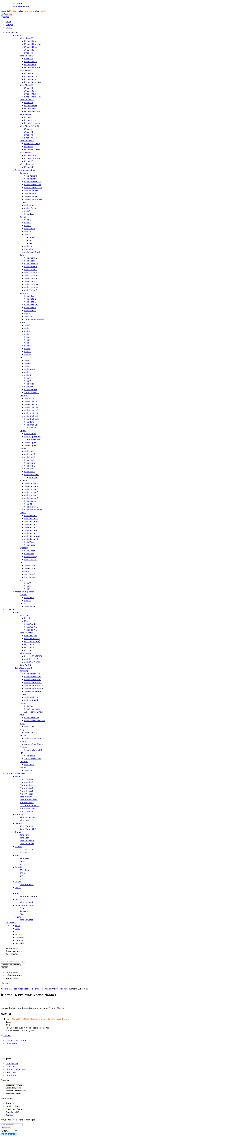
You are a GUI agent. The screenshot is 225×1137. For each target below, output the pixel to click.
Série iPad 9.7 (30, 624)
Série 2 (27, 328)
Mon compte (12, 948)
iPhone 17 (28, 161)
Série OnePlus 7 (31, 410)
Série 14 (28, 234)
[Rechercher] (23, 962)
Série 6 (27, 340)
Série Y (27, 211)
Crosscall (24, 548)
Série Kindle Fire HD (33, 750)
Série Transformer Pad (34, 720)
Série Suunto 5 (26, 849)
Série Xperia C (30, 269)
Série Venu (24, 837)
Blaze (22, 861)
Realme (23, 480)
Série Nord (29, 422)
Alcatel (23, 741)
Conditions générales (15, 1109)
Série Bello (29, 384)
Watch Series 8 (27, 811)
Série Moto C (30, 299)
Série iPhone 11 (26, 114)
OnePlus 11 (33, 427)
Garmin (18, 832)
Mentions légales (13, 1106)
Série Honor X (30, 533)
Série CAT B (29, 565)
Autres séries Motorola (34, 319)
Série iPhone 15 (27, 55)
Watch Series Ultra (28, 808)
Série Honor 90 (31, 539)
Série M (23, 890)
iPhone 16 (28, 53)
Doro (17, 928)
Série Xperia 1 (30, 261)
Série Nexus (29, 369)
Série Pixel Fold (31, 474)
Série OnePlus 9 (31, 416)
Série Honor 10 (30, 527)
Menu (8, 21)
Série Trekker (30, 559)
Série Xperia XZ (31, 287)
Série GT (28, 504)
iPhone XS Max (31, 137)
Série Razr (29, 316)
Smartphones (12, 1063)
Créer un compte (14, 951)
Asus (22, 714)
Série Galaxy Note (32, 181)
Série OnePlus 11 (31, 425)
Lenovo (23, 703)
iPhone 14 (28, 73)
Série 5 (27, 337)
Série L (27, 372)
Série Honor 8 (30, 530)
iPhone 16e (29, 50)
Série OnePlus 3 (31, 401)
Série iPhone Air (27, 164)
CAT (22, 562)
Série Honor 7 (30, 515)
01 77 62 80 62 (17, 3)
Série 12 (27, 222)
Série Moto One (31, 304)
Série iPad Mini (26, 632)
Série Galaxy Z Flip (32, 184)
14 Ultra (32, 237)
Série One (28, 313)
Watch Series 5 (27, 782)
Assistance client (13, 1093)
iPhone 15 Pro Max (32, 67)
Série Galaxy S (30, 176)
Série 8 (27, 345)
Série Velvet (29, 386)
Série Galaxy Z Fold (33, 187)
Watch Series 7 (27, 802)
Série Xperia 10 (31, 263)
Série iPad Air (26, 665)
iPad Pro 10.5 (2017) (33, 656)
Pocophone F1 (30, 249)
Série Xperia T (30, 281)
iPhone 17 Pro (30, 155)
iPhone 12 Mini (30, 105)
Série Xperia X (30, 278)
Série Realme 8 (31, 483)
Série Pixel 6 (29, 466)
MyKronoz (20, 899)
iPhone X (28, 129)
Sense (22, 864)
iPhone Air (29, 167)
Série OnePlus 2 (31, 398)
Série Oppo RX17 (31, 442)
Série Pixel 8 (29, 471)
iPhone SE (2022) (32, 149)
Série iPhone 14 (27, 70)
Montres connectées (15, 1069)
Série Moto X (30, 307)
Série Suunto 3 (26, 852)
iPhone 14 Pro (30, 79)
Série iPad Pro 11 (31, 659)
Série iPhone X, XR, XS (29, 126)
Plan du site (11, 1075)
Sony (22, 255)
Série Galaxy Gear (28, 817)
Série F (27, 360)
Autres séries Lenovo (33, 712)
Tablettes (10, 1066)
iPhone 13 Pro (30, 94)
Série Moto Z (30, 310)
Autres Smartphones (25, 591)
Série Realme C (31, 498)
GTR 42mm (25, 870)
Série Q (27, 375)
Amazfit (19, 867)
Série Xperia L (30, 258)
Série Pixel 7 (29, 468)
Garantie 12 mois (13, 1088)
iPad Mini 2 (29, 647)
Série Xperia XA (31, 284)
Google (23, 448)
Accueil (4, 989)
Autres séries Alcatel (33, 744)
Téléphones (11, 1072)
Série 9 (27, 348)
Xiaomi (23, 217)
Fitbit (17, 855)
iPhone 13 (28, 88)
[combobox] (12, 962)
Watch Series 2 (26, 791)
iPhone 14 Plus (30, 76)
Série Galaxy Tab (32, 673)
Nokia (22, 322)
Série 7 (27, 343)
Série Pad (28, 770)
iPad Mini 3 (29, 644)
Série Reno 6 (34, 439)
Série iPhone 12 (27, 99)
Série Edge (29, 296)
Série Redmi (29, 228)
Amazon (24, 747)
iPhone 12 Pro (30, 108)
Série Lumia (29, 606)
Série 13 (27, 219)
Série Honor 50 (31, 521)
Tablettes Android (23, 668)
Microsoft (24, 603)
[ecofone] (6, 17)
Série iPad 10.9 (30, 630)
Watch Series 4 (27, 785)
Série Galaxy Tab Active (35, 685)
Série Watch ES (27, 884)
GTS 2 (22, 873)
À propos (10, 1103)
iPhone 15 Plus (30, 61)
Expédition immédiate (16, 1085)
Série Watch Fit (27, 826)
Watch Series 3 (26, 788)
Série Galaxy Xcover (33, 199)
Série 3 (27, 331)
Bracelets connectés (25, 905)
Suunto (18, 846)
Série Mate (29, 205)
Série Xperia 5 (30, 266)
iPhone (18, 35)
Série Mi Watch (26, 920)
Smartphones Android (25, 170)
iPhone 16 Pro (30, 41)
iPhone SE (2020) (32, 143)
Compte (9, 24)
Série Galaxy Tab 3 (32, 679)
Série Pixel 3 (29, 457)
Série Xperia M (31, 275)
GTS (21, 876)
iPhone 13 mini (30, 91)
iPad (17, 612)
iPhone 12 (28, 102)
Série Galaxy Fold (32, 190)
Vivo (22, 580)
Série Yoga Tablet (32, 709)
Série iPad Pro (26, 653)
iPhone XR (28, 132)
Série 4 (27, 334)
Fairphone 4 (30, 577)
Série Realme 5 (31, 492)
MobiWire (19, 943)
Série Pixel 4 (29, 460)
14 (30, 240)
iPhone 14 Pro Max (32, 82)
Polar (17, 887)
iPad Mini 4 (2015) (32, 641)
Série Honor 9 (30, 524)
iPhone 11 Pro (30, 120)
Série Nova (29, 214)
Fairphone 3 (29, 574)
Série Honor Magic (32, 536)
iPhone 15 (28, 58)
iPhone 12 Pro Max (32, 111)
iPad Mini (28, 650)
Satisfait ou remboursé (16, 1090)
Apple (18, 776)
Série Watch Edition (29, 799)
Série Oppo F (30, 445)
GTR (22, 878)
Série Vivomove (27, 843)
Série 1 (27, 325)
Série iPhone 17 (27, 152)
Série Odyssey (30, 556)
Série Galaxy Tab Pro (33, 688)
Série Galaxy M (31, 196)
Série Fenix (24, 835)
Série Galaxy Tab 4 (33, 682)
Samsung (24, 173)
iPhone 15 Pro (30, 64)
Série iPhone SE (27, 140)
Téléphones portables (41, 989)
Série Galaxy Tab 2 (32, 676)
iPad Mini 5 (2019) (32, 638)
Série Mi (27, 231)
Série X (27, 351)
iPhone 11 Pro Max (32, 123)
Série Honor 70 (31, 518)
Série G (27, 354)
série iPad (24, 615)
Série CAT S (29, 568)
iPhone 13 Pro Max (32, 96)
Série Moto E (30, 302)
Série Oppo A (30, 433)
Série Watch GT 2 (28, 829)
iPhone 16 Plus (30, 47)
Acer (22, 723)
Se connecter (12, 954)
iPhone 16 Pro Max (32, 44)
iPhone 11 (28, 117)
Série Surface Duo (32, 738)
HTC (22, 753)
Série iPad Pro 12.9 (32, 662)
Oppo (22, 430)
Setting (9, 27)
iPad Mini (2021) (31, 635)
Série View (29, 542)
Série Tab (28, 706)
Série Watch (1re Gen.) (30, 805)
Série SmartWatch (28, 896)
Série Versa (25, 858)
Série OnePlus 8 (31, 413)
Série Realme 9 (31, 507)
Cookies (9, 1115)
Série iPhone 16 (27, 38)
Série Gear (24, 820)
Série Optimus (30, 389)
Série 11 (27, 225)
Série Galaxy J (30, 193)
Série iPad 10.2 (30, 627)
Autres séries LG (31, 392)
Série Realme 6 (31, 489)
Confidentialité (12, 1112)
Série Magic (29, 545)
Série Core (29, 553)
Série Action (29, 550)
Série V (27, 381)
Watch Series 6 (27, 779)
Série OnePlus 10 (31, 419)
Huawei (23, 202)
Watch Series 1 (26, 794)
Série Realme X (31, 495)
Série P (27, 600)
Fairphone (25, 571)
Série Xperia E (30, 272)
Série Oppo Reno (32, 436)
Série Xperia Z (30, 290)
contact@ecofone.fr (20, 6)
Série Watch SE (27, 796)
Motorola (24, 293)
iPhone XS (28, 135)
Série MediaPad (31, 697)
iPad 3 (27, 618)
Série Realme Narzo (33, 509)
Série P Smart (30, 208)
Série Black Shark (32, 252)
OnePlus (24, 395)
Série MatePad (31, 700)
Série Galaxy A (31, 178)
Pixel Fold (33, 477)
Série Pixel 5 (29, 463)
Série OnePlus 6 (31, 407)
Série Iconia (29, 726)
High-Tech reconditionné (19, 989)
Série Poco (29, 246)
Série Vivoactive (27, 840)
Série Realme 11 (31, 501)
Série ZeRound (26, 902)
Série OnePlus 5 (31, 404)
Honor (23, 512)
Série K (27, 366)
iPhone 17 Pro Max (32, 158)
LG (21, 357)
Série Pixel (29, 451)
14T (30, 243)
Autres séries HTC (32, 758)
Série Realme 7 (31, 486)
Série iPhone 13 (27, 85)
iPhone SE (28, 146)
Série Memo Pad (31, 717)
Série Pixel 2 (29, 454)
